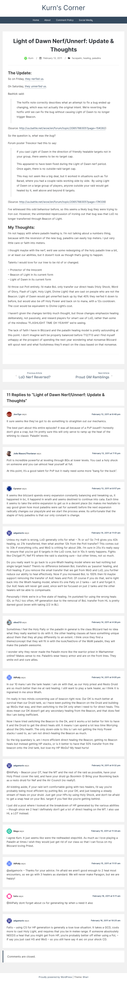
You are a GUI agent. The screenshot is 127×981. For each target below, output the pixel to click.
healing (87, 58)
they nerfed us (34, 78)
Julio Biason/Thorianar (24, 453)
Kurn (30, 58)
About (47, 20)
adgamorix (18, 533)
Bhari (85, 977)
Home (36, 20)
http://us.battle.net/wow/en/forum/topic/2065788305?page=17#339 (62, 201)
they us (35, 86)
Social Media (85, 20)
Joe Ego (17, 414)
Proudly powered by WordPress (56, 977)
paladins (96, 58)
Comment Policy (65, 20)
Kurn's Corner (63, 7)
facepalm (77, 58)
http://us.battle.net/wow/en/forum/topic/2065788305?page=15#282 (62, 128)
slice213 (17, 622)
